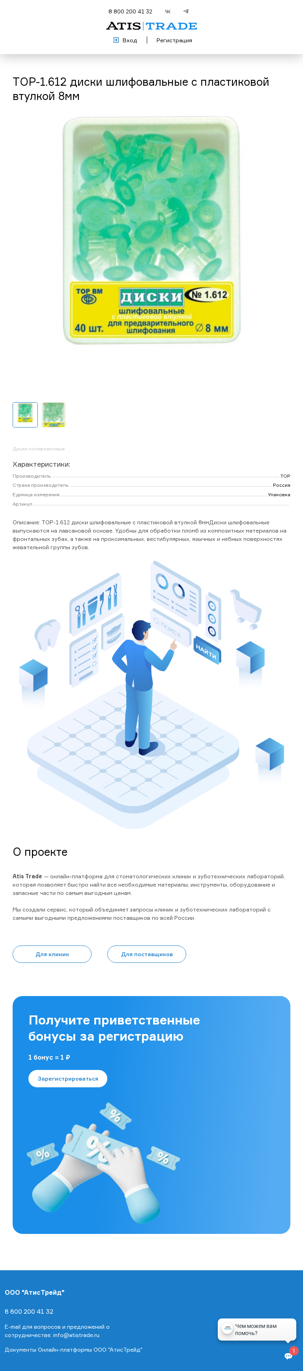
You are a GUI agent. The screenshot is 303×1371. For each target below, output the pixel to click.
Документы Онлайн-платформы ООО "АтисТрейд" (73, 1349)
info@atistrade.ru (76, 1334)
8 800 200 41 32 (130, 11)
